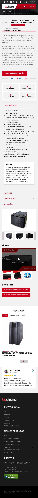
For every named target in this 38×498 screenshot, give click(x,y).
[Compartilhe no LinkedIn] (20, 78)
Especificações (9, 199)
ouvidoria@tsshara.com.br (20, 471)
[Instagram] (7, 2)
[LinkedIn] (11, 2)
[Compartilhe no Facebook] (12, 78)
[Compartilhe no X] (14, 2)
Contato (7, 423)
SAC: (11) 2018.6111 (10, 469)
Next (35, 236)
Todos (5, 315)
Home (3, 11)
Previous (3, 236)
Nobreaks (7, 447)
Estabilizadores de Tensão (17, 315)
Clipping (6, 417)
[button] (11, 87)
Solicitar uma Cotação (14, 73)
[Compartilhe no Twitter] (15, 78)
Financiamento (9, 420)
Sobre (6, 412)
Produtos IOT (8, 453)
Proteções (8, 193)
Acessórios (7, 436)
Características (10, 105)
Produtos (11, 11)
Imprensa (7, 414)
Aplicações (8, 204)
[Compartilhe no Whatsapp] (23, 78)
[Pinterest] (20, 2)
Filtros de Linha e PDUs (11, 444)
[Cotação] (24, 6)
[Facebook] (4, 2)
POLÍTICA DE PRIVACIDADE (11, 426)
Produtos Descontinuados (13, 450)
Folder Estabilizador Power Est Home (17, 289)
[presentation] (14, 361)
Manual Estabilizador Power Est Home (17, 294)
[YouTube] (17, 2)
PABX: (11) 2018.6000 (11, 467)
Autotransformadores (11, 438)
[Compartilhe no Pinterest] (17, 78)
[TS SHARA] (9, 6)
